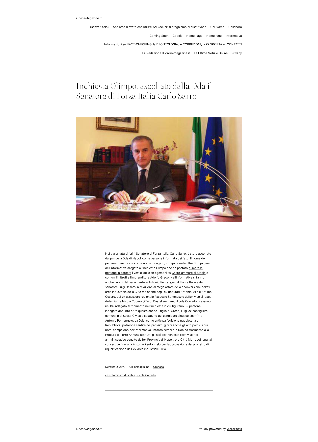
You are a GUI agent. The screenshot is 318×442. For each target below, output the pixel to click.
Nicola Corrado (146, 375)
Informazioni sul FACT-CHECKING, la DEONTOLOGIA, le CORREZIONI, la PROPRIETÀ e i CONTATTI (173, 44)
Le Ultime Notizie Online (211, 53)
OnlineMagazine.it (89, 18)
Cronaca (158, 366)
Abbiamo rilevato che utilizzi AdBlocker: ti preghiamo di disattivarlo (159, 27)
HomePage (214, 35)
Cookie (177, 35)
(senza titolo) (99, 27)
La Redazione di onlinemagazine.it (166, 53)
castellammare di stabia (120, 375)
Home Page (194, 35)
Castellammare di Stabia (189, 273)
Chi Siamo (217, 27)
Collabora (235, 27)
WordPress (234, 429)
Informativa (234, 35)
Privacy (237, 53)
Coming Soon (159, 35)
